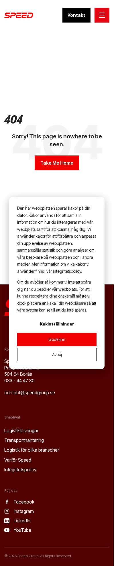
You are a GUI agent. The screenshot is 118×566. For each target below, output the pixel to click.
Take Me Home (56, 163)
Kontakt (76, 15)
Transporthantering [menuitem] (24, 440)
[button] (102, 15)
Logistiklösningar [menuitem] (21, 430)
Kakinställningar (57, 324)
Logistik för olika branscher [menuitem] (31, 450)
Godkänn (56, 339)
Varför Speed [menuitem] (17, 460)
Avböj (57, 354)
